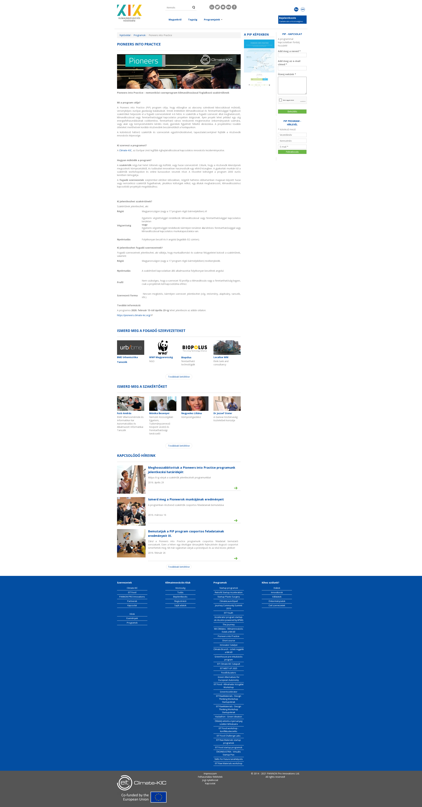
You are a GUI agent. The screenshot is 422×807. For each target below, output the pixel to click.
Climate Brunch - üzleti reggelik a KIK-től (228, 651)
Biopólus (186, 357)
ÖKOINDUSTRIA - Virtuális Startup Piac (228, 753)
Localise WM (220, 357)
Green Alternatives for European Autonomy (229, 678)
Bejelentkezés (287, 17)
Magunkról (175, 19)
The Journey (229, 624)
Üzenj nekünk (287, 74)
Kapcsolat (132, 605)
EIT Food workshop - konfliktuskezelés (229, 730)
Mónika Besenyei (159, 413)
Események (132, 618)
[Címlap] (129, 14)
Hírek (132, 614)
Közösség (180, 588)
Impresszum (210, 773)
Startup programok (228, 588)
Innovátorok (277, 592)
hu (296, 9)
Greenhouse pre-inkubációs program (228, 658)
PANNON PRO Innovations (132, 596)
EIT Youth (228, 612)
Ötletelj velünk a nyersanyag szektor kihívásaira (228, 722)
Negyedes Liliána (191, 413)
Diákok (277, 588)
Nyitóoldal (125, 35)
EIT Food (132, 592)
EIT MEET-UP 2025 (228, 668)
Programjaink (212, 19)
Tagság (192, 19)
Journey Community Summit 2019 (228, 607)
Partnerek (132, 601)
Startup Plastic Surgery (228, 596)
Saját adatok (180, 605)
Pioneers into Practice (228, 636)
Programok (140, 35)
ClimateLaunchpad (229, 601)
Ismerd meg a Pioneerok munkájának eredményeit (186, 499)
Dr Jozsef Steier (222, 413)
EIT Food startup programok (228, 747)
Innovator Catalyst (228, 645)
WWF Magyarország (161, 357)
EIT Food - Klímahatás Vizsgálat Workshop (228, 686)
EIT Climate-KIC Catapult (228, 664)
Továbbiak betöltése (179, 376)
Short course (228, 640)
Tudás (180, 592)
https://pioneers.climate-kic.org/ (135, 315)
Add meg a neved (289, 51)
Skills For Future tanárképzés (228, 759)
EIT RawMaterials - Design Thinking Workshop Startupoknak (228, 699)
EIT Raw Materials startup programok (228, 741)
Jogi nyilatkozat (210, 780)
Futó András (124, 413)
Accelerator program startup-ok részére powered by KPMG (228, 619)
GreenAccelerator (228, 691)
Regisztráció (180, 601)
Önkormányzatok (277, 601)
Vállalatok (276, 596)
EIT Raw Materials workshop (228, 763)
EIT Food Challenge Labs (229, 735)
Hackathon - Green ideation (228, 716)
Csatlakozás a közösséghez (291, 21)
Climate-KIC (125, 150)
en (302, 9)
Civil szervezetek (277, 605)
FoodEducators (228, 672)
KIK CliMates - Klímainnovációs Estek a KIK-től (228, 630)
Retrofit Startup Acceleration (228, 592)
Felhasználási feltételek (210, 776)
